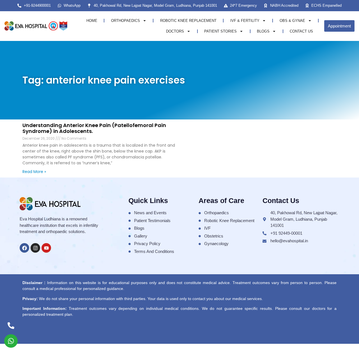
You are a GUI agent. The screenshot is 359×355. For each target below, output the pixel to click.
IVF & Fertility (244, 21)
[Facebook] (24, 248)
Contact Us (301, 31)
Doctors (175, 31)
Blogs (263, 31)
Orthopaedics (125, 21)
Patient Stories (220, 31)
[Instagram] (35, 248)
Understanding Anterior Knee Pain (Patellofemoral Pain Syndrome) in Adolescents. (94, 128)
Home (91, 21)
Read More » (34, 171)
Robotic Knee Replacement (188, 21)
